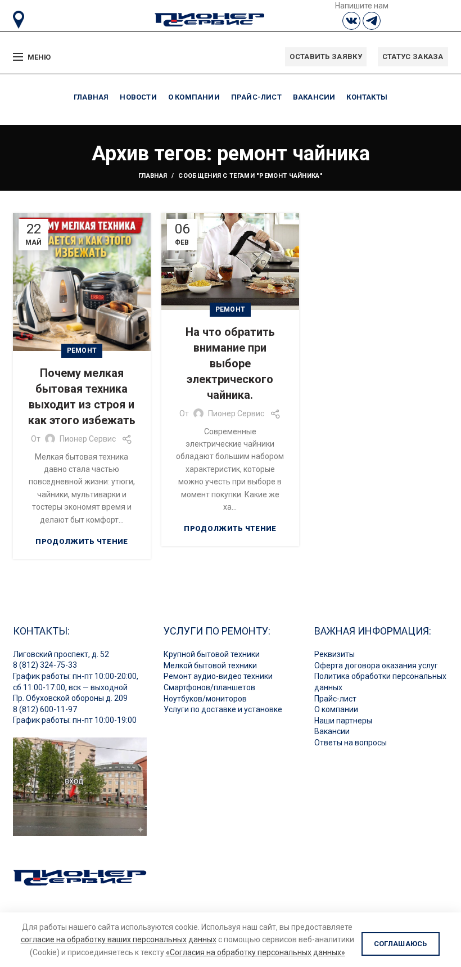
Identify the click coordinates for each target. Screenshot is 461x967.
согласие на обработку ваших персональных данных (118, 939)
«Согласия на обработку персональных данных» (255, 952)
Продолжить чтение (81, 541)
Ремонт (82, 350)
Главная (152, 175)
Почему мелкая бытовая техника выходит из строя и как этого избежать (81, 396)
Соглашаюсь (400, 943)
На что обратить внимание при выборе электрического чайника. (230, 363)
